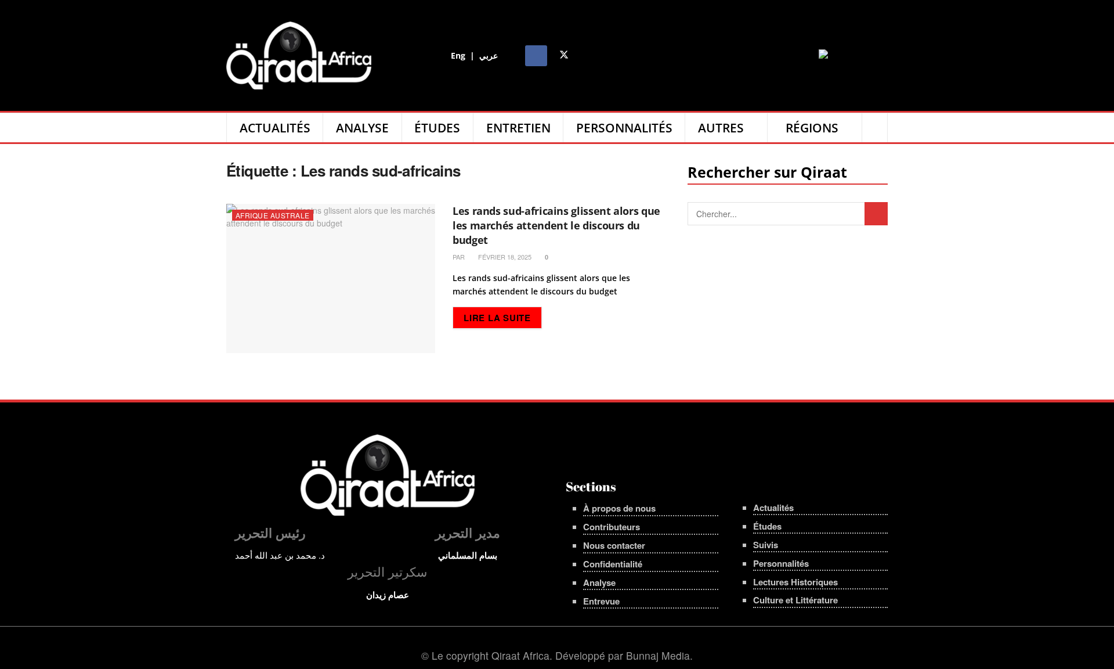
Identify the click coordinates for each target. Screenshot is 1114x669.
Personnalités (624, 128)
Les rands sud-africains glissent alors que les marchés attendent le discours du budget (556, 225)
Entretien (518, 128)
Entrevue (601, 601)
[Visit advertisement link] (853, 55)
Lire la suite (503, 317)
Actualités (275, 128)
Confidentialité (612, 564)
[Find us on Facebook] (536, 55)
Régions (812, 128)
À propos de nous (619, 508)
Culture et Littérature (795, 600)
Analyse (362, 128)
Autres (721, 128)
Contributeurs (611, 526)
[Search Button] (874, 127)
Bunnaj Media (658, 655)
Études (437, 128)
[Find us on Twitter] (564, 55)
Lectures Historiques (795, 582)
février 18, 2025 (503, 256)
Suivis (765, 544)
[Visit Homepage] (298, 55)
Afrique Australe (273, 215)
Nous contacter (614, 545)
